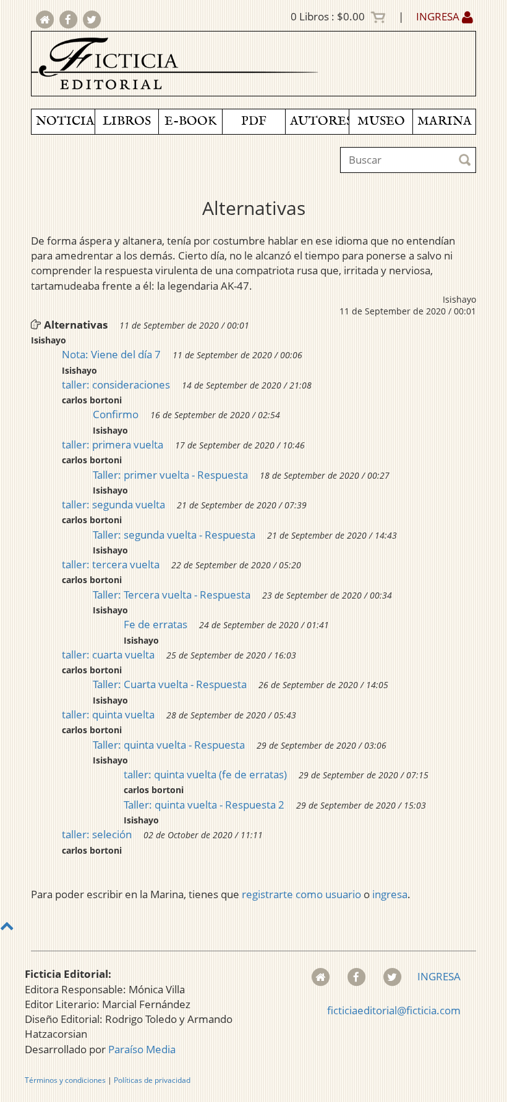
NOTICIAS (65, 121)
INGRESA (439, 16)
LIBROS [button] (127, 121)
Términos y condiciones (65, 1080)
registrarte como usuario (301, 894)
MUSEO (381, 121)
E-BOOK (190, 121)
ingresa (389, 894)
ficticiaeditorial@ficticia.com (394, 1010)
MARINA (444, 121)
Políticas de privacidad (152, 1080)
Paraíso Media (142, 1049)
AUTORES (319, 121)
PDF (253, 121)
